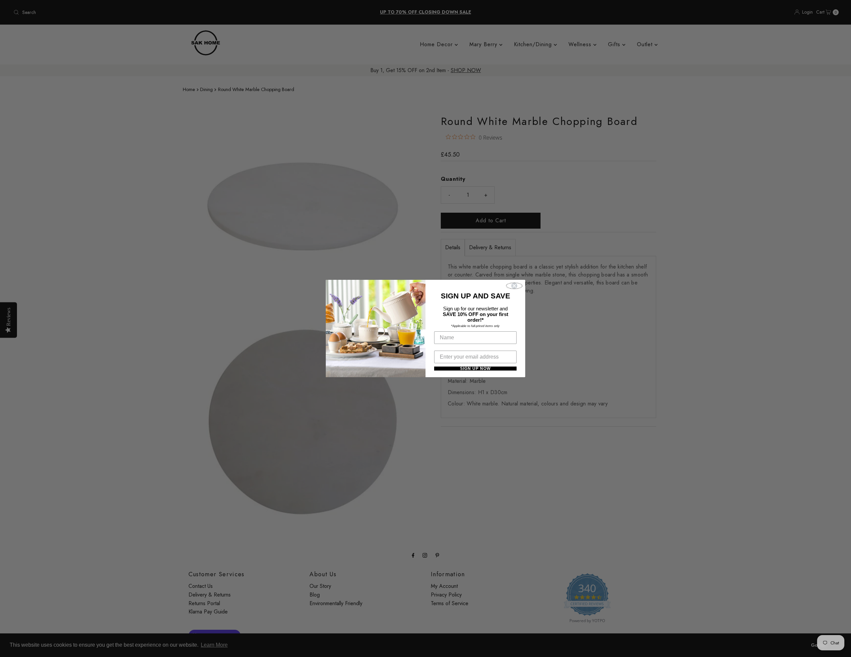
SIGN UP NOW (475, 369)
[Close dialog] (514, 285)
